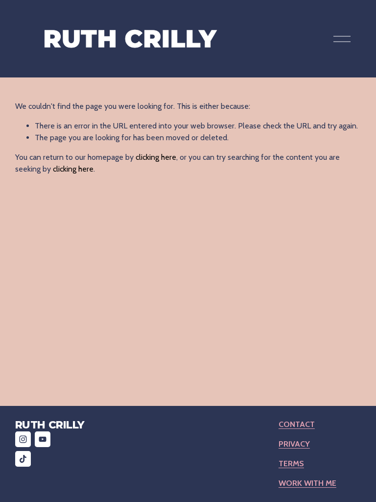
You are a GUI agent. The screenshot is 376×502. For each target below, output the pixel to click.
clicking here (156, 157)
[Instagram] (23, 439)
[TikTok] (23, 459)
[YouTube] (42, 439)
